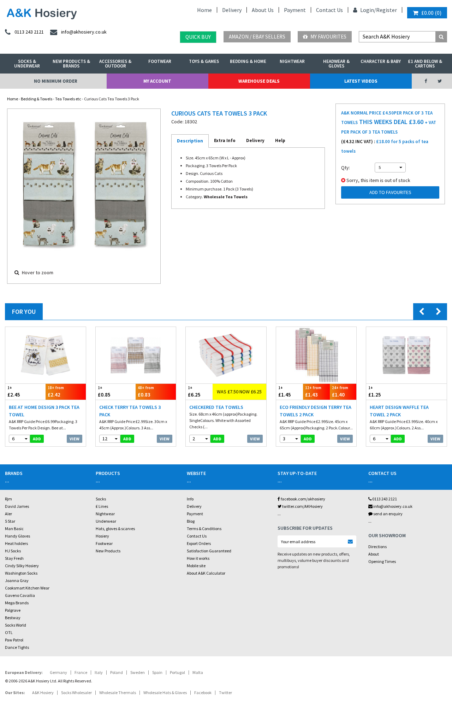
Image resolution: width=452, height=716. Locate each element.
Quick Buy (198, 37)
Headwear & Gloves (336, 63)
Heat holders (16, 543)
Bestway (12, 617)
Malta (197, 672)
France (81, 672)
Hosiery (102, 536)
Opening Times (382, 561)
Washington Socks (21, 573)
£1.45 (284, 391)
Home (204, 9)
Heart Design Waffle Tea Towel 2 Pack (399, 411)
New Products (108, 550)
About (373, 554)
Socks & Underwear (27, 63)
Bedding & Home (248, 61)
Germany (58, 672)
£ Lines (102, 506)
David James (17, 506)
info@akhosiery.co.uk (392, 506)
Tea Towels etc (68, 98)
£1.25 (374, 391)
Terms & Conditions (204, 528)
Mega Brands (17, 602)
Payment (295, 9)
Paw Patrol (14, 639)
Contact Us (329, 9)
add (37, 438)
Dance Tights (17, 647)
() (431, 12)
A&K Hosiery (43, 692)
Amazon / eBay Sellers (257, 36)
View (74, 438)
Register (386, 9)
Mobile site (196, 565)
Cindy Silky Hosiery (22, 565)
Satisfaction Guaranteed (209, 550)
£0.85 (104, 391)
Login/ (367, 9)
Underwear (106, 521)
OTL (9, 632)
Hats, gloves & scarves (115, 528)
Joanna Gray (17, 580)
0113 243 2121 (384, 498)
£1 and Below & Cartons (425, 63)
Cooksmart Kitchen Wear (27, 588)
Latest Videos (360, 81)
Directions (377, 546)
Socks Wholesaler (76, 692)
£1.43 (313, 391)
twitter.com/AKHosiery (302, 506)
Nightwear (292, 61)
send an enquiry (388, 513)
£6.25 (194, 391)
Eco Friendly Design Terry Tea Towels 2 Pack (315, 411)
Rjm (8, 498)
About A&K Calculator (206, 573)
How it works (198, 558)
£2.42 (56, 391)
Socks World (15, 625)
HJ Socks (13, 550)
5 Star (10, 521)
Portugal (177, 672)
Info (190, 498)
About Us (263, 9)
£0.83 (146, 391)
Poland (116, 672)
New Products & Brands (71, 63)
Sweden (137, 672)
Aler (8, 513)
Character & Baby (381, 61)
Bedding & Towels (36, 98)
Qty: (345, 167)
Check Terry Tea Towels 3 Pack (130, 411)
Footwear (159, 61)
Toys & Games (204, 61)
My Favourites (327, 36)
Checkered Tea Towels (216, 407)
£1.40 (340, 391)
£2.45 (13, 391)
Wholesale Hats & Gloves (165, 692)
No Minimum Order (55, 81)
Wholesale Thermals (117, 692)
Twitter (225, 692)
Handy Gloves (17, 536)
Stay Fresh (14, 558)
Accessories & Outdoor (115, 63)
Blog (191, 521)
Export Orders (199, 543)
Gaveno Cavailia (20, 595)
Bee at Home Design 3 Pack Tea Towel (44, 411)
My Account (157, 81)
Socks (101, 498)
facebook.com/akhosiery (302, 498)
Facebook (203, 692)
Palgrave (12, 610)
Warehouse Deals (259, 81)
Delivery (232, 9)
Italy (99, 672)
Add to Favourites (390, 192)
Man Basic (14, 528)
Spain (157, 672)
